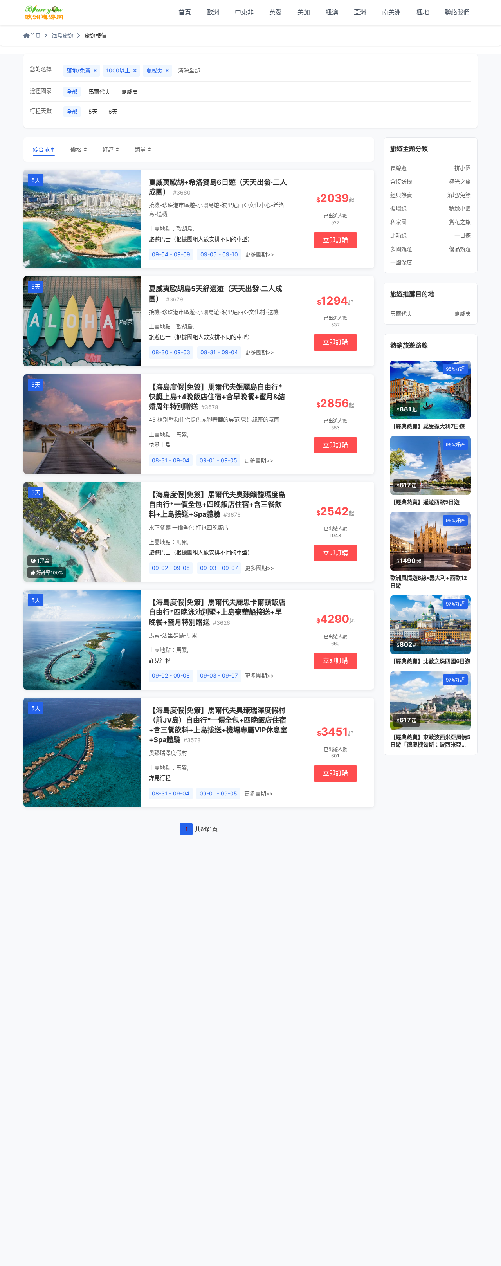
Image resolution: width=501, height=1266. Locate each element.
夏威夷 (129, 91)
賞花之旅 (460, 221)
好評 (108, 149)
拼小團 (462, 167)
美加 (303, 12)
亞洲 (360, 12)
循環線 (398, 208)
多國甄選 (401, 248)
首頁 (184, 12)
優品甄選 (460, 248)
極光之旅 (460, 181)
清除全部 (189, 70)
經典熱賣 (401, 194)
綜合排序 (44, 149)
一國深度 (401, 262)
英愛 (275, 12)
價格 (75, 149)
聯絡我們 (457, 12)
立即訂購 (335, 240)
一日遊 (462, 235)
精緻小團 (460, 208)
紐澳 (332, 12)
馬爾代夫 (99, 91)
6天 (112, 111)
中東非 (244, 12)
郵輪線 (398, 235)
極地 (422, 12)
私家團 (398, 221)
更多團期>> (259, 254)
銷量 (140, 149)
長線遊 (398, 167)
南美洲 (391, 12)
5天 (92, 111)
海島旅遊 (63, 35)
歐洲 (213, 12)
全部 (72, 91)
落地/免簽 (459, 194)
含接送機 (401, 181)
